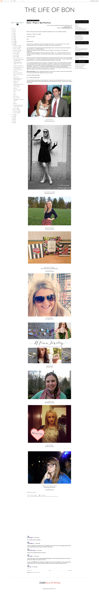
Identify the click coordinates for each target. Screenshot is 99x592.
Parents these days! (78, 39)
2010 (13, 117)
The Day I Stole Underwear (80, 65)
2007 (13, 121)
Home (50, 570)
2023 (13, 30)
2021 (13, 31)
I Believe (76, 26)
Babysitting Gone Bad (79, 66)
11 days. (14, 91)
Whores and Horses (78, 36)
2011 (13, 116)
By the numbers (16, 96)
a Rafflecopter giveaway (31, 492)
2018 (13, 36)
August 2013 (15, 51)
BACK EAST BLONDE (49, 227)
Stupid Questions (78, 35)
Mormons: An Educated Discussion (81, 57)
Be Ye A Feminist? (78, 27)
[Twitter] (22, 22)
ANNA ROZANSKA (49, 445)
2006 (13, 122)
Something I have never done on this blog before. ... (18, 68)
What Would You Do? (79, 37)
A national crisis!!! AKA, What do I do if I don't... (18, 85)
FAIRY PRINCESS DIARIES (49, 192)
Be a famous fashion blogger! (80, 68)
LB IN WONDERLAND (49, 401)
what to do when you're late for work (52, 496)
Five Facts (77, 24)
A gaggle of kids (16, 81)
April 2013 (15, 108)
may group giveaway (33, 496)
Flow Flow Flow (16, 77)
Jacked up (15, 88)
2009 (13, 119)
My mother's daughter (17, 90)
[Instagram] (17, 22)
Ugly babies (15, 82)
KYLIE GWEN (49, 317)
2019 (13, 34)
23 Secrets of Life (16, 86)
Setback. (14, 94)
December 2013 (16, 45)
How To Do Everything (79, 67)
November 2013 (16, 47)
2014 (13, 42)
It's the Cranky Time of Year (18, 58)
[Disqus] (49, 517)
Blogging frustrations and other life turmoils (17, 79)
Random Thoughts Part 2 (17, 72)
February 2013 (16, 111)
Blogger (54, 588)
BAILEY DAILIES (49, 119)
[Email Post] (39, 495)
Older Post (70, 570)
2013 (13, 44)
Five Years (77, 58)
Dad (76, 45)
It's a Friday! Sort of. (16, 97)
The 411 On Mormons (79, 56)
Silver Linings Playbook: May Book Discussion (18, 60)
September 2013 (16, 50)
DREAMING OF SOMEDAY (49, 267)
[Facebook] (17, 25)
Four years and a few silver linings (81, 48)
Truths (76, 25)
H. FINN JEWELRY (49, 365)
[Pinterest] (13, 22)
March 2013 (15, 109)
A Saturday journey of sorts (18, 69)
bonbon (32, 495)
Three (76, 46)
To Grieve (77, 47)
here (71, 26)
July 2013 (15, 53)
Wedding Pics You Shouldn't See (81, 64)
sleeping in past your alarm (41, 496)
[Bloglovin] (19, 22)
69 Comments (43, 495)
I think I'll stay (15, 71)
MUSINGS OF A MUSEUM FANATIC (49, 486)
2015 (13, 41)
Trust (14, 93)
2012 (13, 114)
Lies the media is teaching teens (81, 28)
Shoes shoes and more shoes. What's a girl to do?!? (17, 63)
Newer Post (29, 570)
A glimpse (15, 103)
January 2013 (16, 112)
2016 (13, 39)
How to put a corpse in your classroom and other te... (18, 106)
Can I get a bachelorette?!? (18, 65)
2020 (13, 33)
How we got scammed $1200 (80, 29)
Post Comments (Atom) (36, 572)
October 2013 (15, 48)
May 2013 (15, 56)
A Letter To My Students (79, 38)
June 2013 (15, 55)
